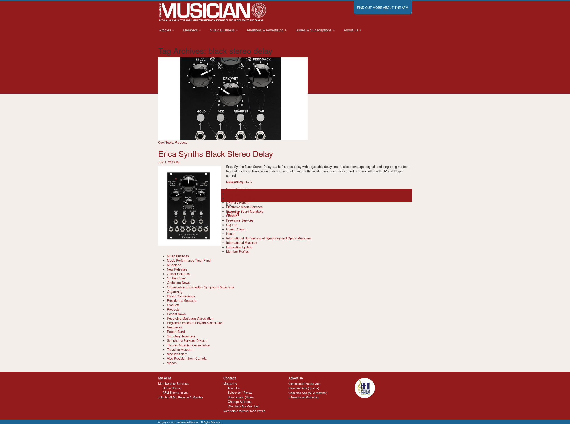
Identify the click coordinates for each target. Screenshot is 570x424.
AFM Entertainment (175, 392)
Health (230, 233)
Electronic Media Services (244, 207)
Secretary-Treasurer (181, 336)
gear (268, 195)
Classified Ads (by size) (303, 388)
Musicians (174, 265)
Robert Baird (176, 331)
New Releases (177, 269)
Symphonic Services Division (187, 340)
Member (234, 406)
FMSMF (232, 216)
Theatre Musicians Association (188, 345)
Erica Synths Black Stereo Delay (215, 153)
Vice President (177, 354)
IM (178, 162)
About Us (234, 388)
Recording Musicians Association (190, 318)
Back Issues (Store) (241, 397)
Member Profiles (237, 251)
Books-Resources (238, 189)
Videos (172, 363)
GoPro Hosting (172, 388)
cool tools (258, 195)
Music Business (178, 256)
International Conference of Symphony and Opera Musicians (268, 238)
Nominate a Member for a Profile (244, 411)
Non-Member (250, 406)
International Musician (241, 242)
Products (181, 142)
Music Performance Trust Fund (189, 260)
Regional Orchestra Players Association (195, 322)
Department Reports (240, 198)
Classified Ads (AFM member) (307, 393)
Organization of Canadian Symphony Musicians (200, 287)
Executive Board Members (244, 211)
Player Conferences (181, 296)
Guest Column (236, 229)
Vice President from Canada (187, 358)
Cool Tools (165, 142)
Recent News (176, 314)
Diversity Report (237, 202)
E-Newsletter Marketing (303, 397)
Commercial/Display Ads (304, 383)
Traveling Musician (180, 349)
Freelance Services (239, 220)
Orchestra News (178, 282)
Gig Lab (231, 224)
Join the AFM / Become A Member (180, 397)
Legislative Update (239, 247)
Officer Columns (178, 273)
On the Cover (176, 278)
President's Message (181, 300)
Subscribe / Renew (240, 392)
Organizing (174, 291)
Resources (174, 327)
